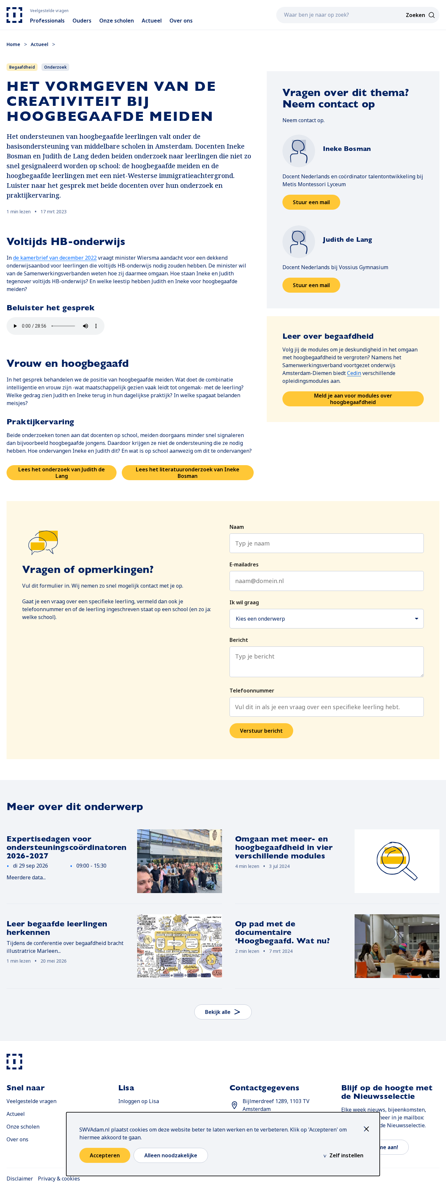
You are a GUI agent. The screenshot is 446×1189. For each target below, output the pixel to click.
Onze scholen (23, 1126)
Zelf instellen (346, 1155)
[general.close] (368, 1128)
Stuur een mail (316, 204)
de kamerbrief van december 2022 (55, 257)
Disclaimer (20, 1178)
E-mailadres (244, 564)
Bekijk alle (218, 1012)
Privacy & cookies (59, 1178)
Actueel (16, 1113)
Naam (237, 526)
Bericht (239, 639)
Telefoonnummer (252, 690)
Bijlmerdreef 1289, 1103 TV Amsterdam (276, 1105)
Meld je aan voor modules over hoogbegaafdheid (353, 399)
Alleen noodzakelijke (170, 1155)
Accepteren (105, 1155)
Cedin (354, 373)
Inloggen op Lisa (138, 1101)
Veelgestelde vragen (31, 1101)
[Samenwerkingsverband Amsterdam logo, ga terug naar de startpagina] (14, 15)
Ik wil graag (244, 602)
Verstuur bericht (261, 730)
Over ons (17, 1139)
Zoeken (415, 15)
